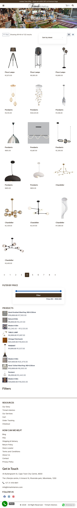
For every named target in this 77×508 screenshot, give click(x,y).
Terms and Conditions (11, 452)
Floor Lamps (10, 72)
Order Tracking (8, 420)
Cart (4, 417)
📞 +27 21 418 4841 (10, 483)
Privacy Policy (7, 462)
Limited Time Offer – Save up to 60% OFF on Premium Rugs (38, 1)
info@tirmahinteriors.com (12, 487)
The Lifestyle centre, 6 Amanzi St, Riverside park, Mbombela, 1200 (29, 478)
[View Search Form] (73, 5)
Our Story (6, 407)
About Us (6, 455)
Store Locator (7, 448)
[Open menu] (4, 5)
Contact (5, 458)
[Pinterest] (13, 496)
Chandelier (60, 185)
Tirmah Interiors (8, 410)
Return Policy (7, 445)
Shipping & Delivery (10, 441)
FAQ (4, 438)
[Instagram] (9, 496)
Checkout (6, 424)
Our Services (7, 414)
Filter (38, 295)
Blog (4, 434)
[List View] (73, 34)
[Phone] (5, 503)
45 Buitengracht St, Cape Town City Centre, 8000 (22, 474)
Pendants (9, 110)
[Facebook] (4, 496)
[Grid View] (68, 34)
